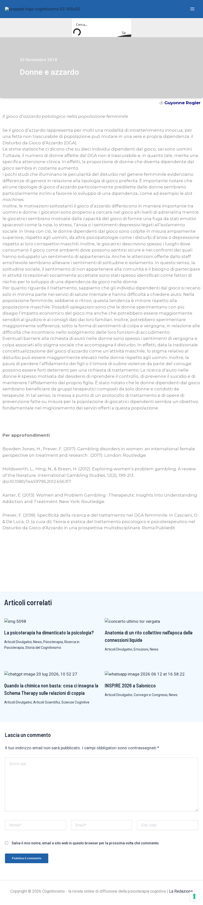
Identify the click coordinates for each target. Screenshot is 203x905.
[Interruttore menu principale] (192, 9)
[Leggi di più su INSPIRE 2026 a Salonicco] (145, 674)
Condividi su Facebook (8, 546)
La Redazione (181, 891)
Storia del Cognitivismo (43, 648)
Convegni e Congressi (150, 695)
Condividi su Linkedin (21, 546)
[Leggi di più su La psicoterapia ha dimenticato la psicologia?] (15, 621)
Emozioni (141, 649)
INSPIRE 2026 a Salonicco (130, 685)
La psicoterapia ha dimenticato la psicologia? (49, 632)
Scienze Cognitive (75, 702)
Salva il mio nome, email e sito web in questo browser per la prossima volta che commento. (86, 843)
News (37, 642)
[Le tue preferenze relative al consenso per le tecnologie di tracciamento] (194, 896)
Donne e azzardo (49, 72)
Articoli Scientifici (46, 702)
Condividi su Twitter (34, 546)
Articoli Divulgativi (18, 642)
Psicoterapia (53, 642)
